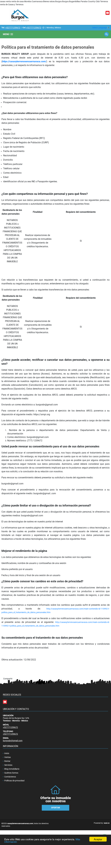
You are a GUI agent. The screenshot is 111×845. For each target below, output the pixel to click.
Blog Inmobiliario (11, 769)
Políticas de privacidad (14, 780)
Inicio (6, 753)
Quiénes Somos (11, 773)
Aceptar (98, 839)
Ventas (7, 757)
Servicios (8, 765)
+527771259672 (12, 27)
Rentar (7, 761)
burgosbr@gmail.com (12, 740)
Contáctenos (10, 777)
